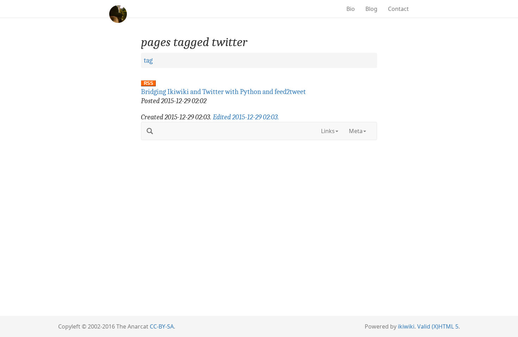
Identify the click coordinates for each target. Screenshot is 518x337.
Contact (398, 9)
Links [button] (328, 131)
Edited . (246, 117)
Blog (371, 9)
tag (148, 60)
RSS (148, 83)
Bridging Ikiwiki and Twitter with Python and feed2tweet (223, 92)
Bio (350, 9)
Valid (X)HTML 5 (437, 326)
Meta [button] (356, 131)
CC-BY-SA (162, 326)
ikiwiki (406, 326)
